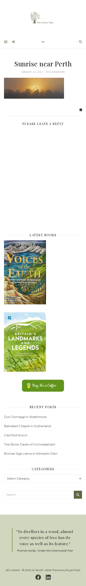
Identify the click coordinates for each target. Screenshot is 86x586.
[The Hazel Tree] (43, 17)
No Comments (55, 72)
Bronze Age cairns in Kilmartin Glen (30, 453)
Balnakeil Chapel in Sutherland (27, 426)
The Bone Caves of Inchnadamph (29, 444)
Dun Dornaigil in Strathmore (25, 417)
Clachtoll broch (15, 435)
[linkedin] (48, 577)
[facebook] (38, 577)
